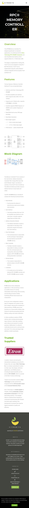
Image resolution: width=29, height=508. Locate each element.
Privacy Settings (16, 502)
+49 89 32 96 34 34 (15, 473)
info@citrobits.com (15, 477)
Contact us (15, 487)
